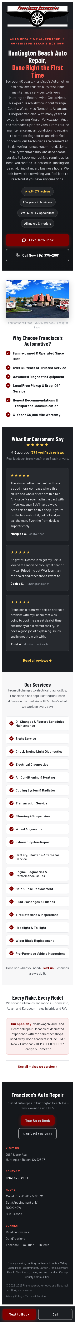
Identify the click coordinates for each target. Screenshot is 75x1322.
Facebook (12, 1245)
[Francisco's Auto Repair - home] (37, 15)
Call (55, 1314)
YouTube (28, 1245)
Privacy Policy (14, 1296)
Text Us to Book (41, 240)
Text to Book (19, 1314)
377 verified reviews (47, 452)
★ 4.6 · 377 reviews (38, 191)
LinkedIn (43, 1245)
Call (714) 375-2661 (37, 1134)
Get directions (15, 1238)
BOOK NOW (13, 1207)
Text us (48, 968)
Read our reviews (17, 1232)
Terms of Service (35, 1296)
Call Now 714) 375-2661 (40, 255)
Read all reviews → (37, 660)
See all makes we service (36, 1066)
